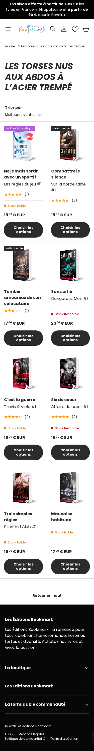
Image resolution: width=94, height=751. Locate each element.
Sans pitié (61, 291)
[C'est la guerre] (23, 373)
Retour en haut (47, 595)
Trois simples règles (18, 517)
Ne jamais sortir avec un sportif (21, 174)
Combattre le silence (65, 174)
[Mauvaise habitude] (70, 487)
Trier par (13, 107)
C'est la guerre (19, 400)
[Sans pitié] (70, 265)
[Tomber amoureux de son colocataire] (23, 265)
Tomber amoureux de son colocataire (22, 297)
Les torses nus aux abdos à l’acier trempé (52, 46)
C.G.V (9, 734)
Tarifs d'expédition (64, 738)
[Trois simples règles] (23, 487)
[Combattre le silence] (70, 145)
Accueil (10, 46)
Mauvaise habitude (61, 517)
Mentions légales (31, 734)
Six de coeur (63, 400)
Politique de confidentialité (25, 738)
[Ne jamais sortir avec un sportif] (23, 145)
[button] (85, 29)
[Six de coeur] (70, 373)
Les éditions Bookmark (34, 726)
